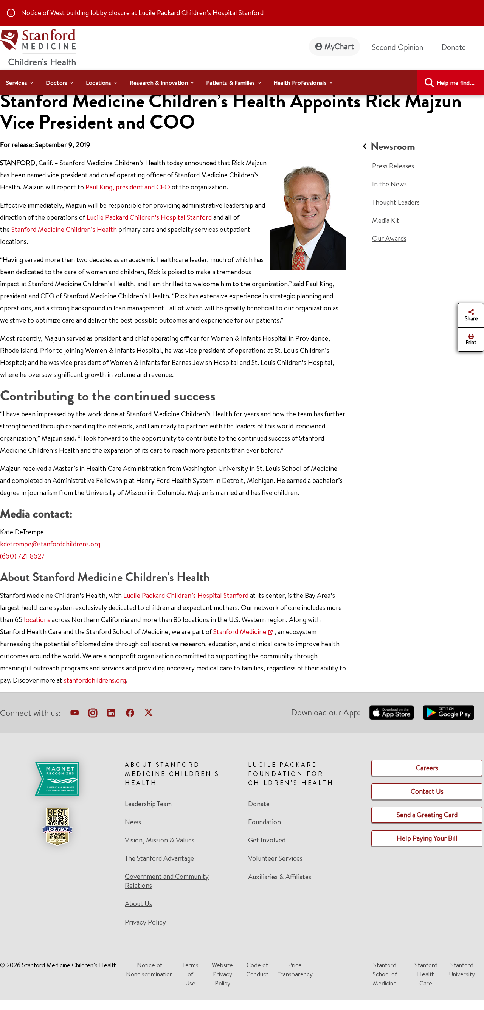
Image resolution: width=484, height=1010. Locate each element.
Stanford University (462, 969)
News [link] (133, 822)
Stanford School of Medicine (384, 974)
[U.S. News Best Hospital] (57, 826)
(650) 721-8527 (22, 556)
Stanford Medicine (239, 631)
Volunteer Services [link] (275, 858)
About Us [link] (138, 903)
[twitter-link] (148, 714)
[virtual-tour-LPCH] (74, 714)
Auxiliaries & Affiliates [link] (279, 876)
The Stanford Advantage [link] (159, 858)
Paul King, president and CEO (127, 187)
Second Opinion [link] (398, 47)
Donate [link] (454, 47)
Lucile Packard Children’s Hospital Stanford (149, 217)
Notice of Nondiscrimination (149, 969)
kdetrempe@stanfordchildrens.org (50, 544)
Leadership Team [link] (148, 803)
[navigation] (242, 82)
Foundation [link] (264, 822)
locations (37, 619)
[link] (180, 843)
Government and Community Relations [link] (167, 881)
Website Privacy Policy (222, 974)
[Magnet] (57, 779)
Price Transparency (295, 969)
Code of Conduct (257, 969)
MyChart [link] (339, 46)
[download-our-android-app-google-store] (448, 712)
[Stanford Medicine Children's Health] (38, 46)
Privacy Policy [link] (145, 922)
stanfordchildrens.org (95, 680)
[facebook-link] (130, 714)
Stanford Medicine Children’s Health (64, 229)
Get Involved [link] (266, 840)
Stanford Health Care (425, 974)
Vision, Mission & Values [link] (159, 840)
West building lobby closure (90, 12)
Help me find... (456, 83)
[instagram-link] (92, 714)
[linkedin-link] (111, 714)
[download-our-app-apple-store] (391, 712)
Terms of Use (190, 974)
